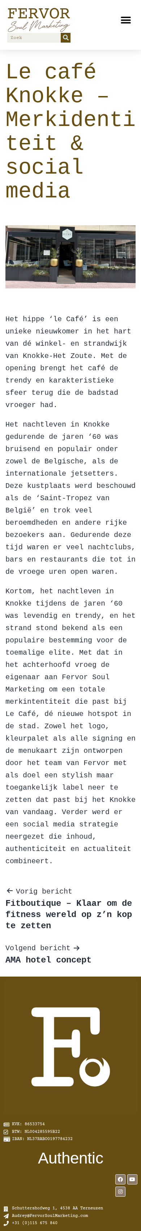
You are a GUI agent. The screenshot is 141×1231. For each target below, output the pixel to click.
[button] (126, 20)
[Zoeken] (65, 38)
